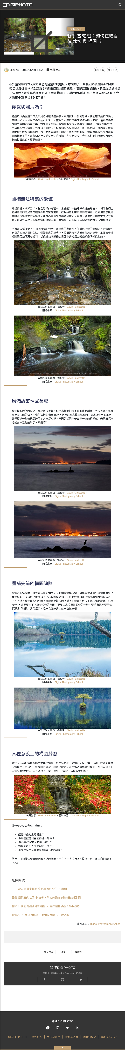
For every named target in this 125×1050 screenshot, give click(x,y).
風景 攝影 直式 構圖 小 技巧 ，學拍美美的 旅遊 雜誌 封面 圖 (46, 897)
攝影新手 (78, 952)
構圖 (63, 952)
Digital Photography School (85, 179)
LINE (102, 69)
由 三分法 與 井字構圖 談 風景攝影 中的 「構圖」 (40, 888)
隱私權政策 (71, 1037)
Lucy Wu (14, 69)
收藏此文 (55, 69)
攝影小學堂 (48, 952)
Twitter (109, 69)
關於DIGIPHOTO (17, 1037)
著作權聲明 (53, 1037)
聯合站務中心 (109, 1037)
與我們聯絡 (89, 1037)
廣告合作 (37, 1037)
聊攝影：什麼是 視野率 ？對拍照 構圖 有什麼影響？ (42, 915)
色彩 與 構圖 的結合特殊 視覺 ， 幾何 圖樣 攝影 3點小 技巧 (46, 906)
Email (115, 69)
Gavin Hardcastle (47, 179)
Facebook (96, 69)
